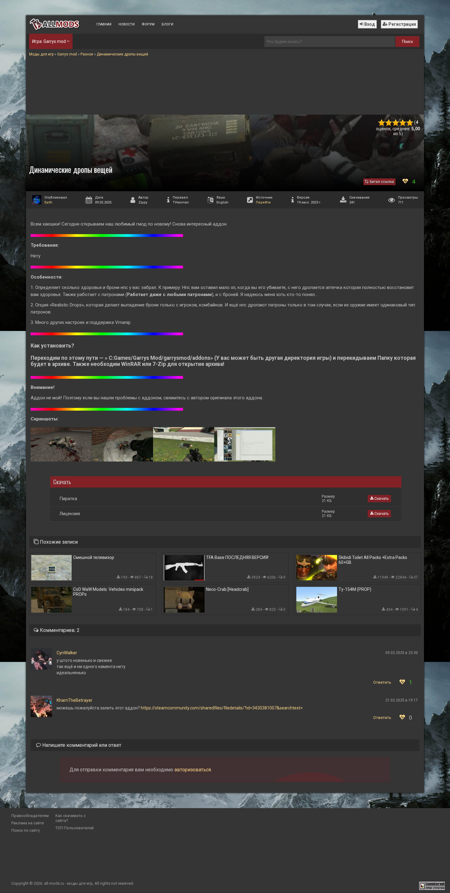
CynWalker (67, 652)
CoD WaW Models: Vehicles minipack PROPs (108, 592)
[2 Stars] (388, 122)
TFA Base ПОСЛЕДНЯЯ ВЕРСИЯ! (237, 557)
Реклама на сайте (27, 823)
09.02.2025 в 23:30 (401, 653)
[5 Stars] (409, 122)
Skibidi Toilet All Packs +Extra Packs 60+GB (373, 560)
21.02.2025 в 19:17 (401, 700)
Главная (103, 24)
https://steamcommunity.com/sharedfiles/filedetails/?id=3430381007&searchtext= (222, 707)
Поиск (407, 41)
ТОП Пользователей (74, 828)
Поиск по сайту (25, 830)
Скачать (380, 498)
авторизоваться (192, 770)
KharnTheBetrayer (74, 700)
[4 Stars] (402, 122)
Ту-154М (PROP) (355, 589)
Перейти (263, 202)
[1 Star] (381, 122)
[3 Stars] (395, 122)
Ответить (382, 682)
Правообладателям (30, 815)
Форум (148, 24)
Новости (126, 24)
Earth (48, 202)
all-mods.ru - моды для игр (68, 883)
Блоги (167, 24)
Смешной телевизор (93, 557)
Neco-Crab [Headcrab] (227, 589)
